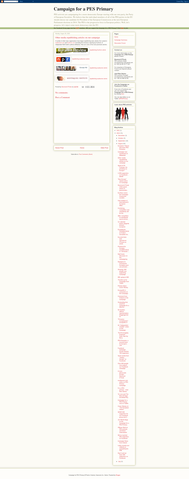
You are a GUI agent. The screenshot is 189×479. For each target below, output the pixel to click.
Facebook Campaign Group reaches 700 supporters (123, 350)
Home (82, 148)
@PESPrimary (123, 98)
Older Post (104, 148)
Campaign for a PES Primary (83, 8)
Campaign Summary (120, 40)
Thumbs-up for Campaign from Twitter (123, 281)
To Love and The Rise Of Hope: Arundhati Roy (123, 395)
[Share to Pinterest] (94, 87)
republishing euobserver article (80, 59)
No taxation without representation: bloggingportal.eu (123, 313)
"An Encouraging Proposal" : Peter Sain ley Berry (123, 335)
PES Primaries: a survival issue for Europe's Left (123, 343)
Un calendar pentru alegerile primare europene (123, 224)
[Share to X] (90, 87)
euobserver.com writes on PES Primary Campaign (123, 383)
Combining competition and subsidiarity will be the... (123, 210)
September (122, 141)
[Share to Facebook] (92, 87)
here (122, 28)
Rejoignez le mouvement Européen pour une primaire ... (123, 264)
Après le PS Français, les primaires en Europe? (122, 168)
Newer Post (59, 148)
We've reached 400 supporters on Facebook (123, 436)
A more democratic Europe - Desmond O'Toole (122, 374)
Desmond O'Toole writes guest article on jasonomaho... (123, 187)
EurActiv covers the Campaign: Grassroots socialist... (123, 195)
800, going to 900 (123, 277)
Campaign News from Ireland (123, 442)
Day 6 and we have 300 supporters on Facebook (123, 455)
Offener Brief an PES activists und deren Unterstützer (123, 430)
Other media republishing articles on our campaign (123, 160)
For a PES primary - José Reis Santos (123, 389)
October (121, 138)
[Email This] (86, 87)
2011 (118, 130)
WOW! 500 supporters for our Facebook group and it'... (123, 414)
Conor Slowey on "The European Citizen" (123, 407)
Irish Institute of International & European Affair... (123, 203)
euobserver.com (59, 42)
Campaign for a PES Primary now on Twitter (123, 401)
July (119, 461)
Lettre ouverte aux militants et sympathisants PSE (123, 448)
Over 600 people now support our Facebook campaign (123, 366)
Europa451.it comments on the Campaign (123, 291)
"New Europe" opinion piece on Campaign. (123, 180)
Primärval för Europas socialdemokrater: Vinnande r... (123, 249)
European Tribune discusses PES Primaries (123, 147)
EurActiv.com (71, 42)
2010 (118, 133)
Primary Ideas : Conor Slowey (123, 286)
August (120, 143)
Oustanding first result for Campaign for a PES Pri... (123, 304)
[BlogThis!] (88, 87)
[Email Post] (82, 87)
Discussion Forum (120, 43)
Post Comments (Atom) (85, 154)
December (121, 135)
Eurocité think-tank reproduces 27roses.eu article (122, 240)
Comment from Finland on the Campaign (123, 297)
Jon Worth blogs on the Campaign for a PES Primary (123, 422)
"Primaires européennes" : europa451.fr (123, 320)
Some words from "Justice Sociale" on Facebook (123, 358)
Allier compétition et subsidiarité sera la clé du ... (123, 217)
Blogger (118, 475)
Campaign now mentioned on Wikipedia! (123, 153)
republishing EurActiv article (98, 50)
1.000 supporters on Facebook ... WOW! (123, 174)
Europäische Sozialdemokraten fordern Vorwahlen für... (123, 232)
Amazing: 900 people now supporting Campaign (122, 272)
